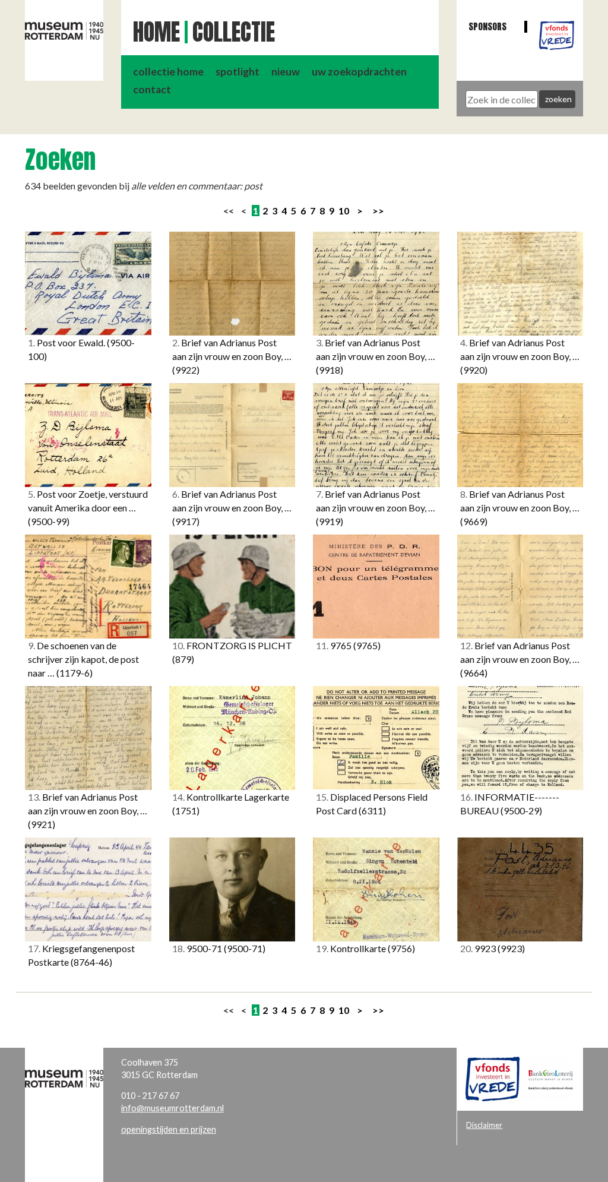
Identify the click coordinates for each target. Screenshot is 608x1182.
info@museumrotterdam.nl (172, 1108)
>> (378, 210)
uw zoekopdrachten (359, 71)
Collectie (233, 32)
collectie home (168, 71)
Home (156, 32)
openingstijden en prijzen (168, 1129)
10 (343, 210)
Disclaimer (484, 1125)
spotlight (237, 71)
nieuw (285, 71)
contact (152, 89)
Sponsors (487, 26)
